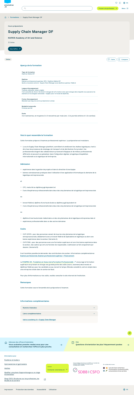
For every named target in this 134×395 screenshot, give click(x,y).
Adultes (7, 368)
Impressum (8, 390)
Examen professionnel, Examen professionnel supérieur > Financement (47, 256)
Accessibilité (41, 390)
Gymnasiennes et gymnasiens (15, 364)
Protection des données (25, 390)
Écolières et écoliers (12, 360)
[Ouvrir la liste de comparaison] (120, 3)
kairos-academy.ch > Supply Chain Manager (39, 320)
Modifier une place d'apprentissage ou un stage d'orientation (22, 373)
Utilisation (53, 390)
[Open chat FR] (129, 333)
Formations (14, 17)
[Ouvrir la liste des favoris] (116, 3)
